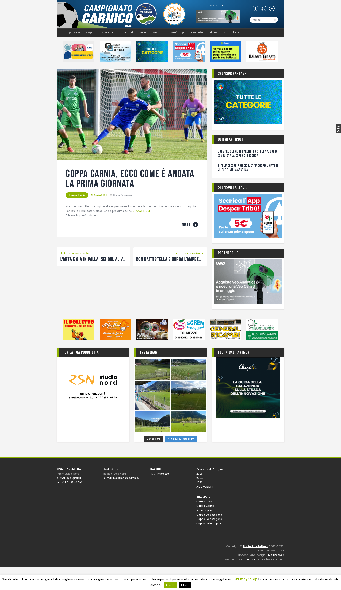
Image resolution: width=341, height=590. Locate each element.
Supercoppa (204, 510)
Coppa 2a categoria (209, 514)
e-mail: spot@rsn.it (69, 478)
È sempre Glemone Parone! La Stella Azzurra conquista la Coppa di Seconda (247, 153)
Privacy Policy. (246, 579)
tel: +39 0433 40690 (70, 482)
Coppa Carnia (77, 195)
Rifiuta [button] (184, 585)
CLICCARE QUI (141, 211)
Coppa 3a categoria (209, 519)
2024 (199, 478)
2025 (199, 473)
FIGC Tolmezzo (159, 473)
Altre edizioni (204, 486)
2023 (199, 482)
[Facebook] (195, 224)
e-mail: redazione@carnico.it (121, 478)
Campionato (204, 501)
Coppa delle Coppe (208, 523)
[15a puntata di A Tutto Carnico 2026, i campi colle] (170, 395)
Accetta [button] (170, 585)
